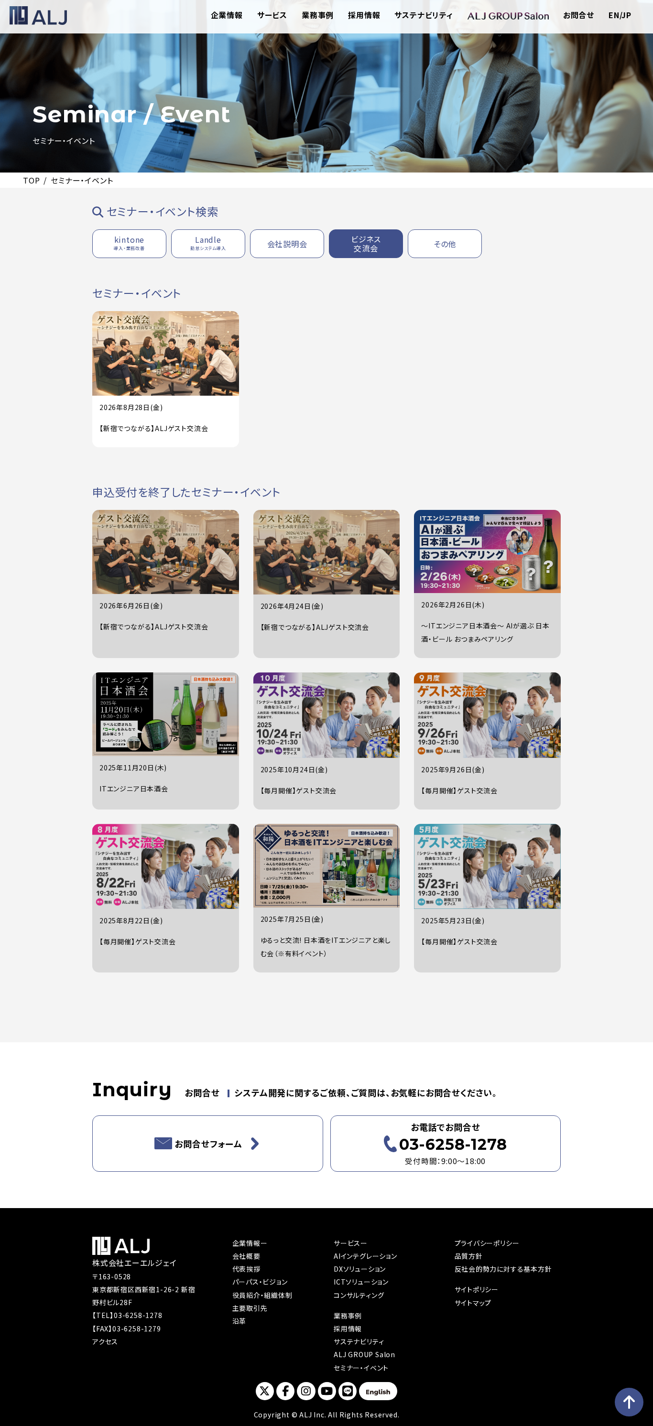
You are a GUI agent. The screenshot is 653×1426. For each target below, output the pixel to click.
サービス (272, 15)
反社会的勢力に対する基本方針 (503, 1269)
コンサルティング (359, 1295)
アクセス (105, 1341)
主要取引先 (250, 1308)
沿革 (239, 1321)
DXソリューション (360, 1269)
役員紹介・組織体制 (262, 1295)
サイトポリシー (477, 1289)
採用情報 (364, 15)
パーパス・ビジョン (260, 1281)
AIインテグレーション (365, 1256)
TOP (31, 180)
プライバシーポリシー (487, 1243)
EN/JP (620, 15)
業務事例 (318, 15)
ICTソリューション (361, 1281)
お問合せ (578, 15)
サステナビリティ (423, 15)
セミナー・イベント (361, 1367)
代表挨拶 (246, 1269)
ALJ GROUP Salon (364, 1354)
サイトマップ (473, 1302)
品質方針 (469, 1256)
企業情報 (227, 15)
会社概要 (246, 1256)
